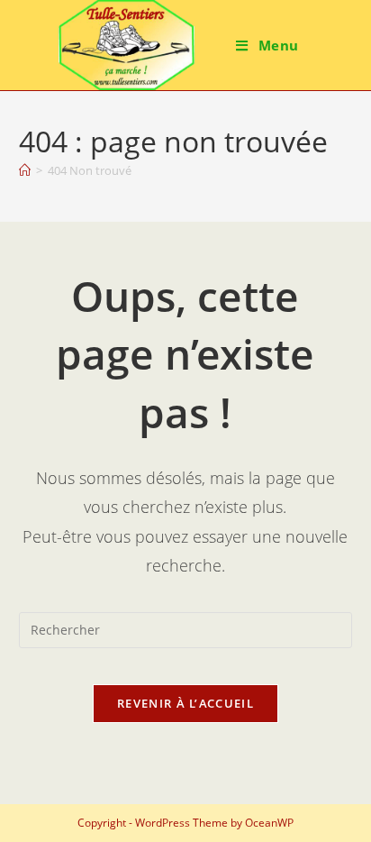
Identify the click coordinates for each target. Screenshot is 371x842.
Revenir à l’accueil (185, 703)
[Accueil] (25, 170)
